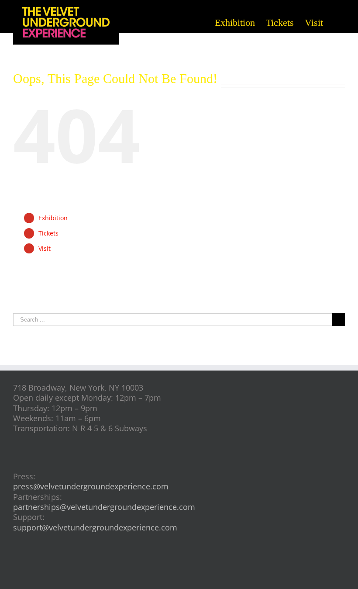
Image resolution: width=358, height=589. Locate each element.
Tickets (48, 233)
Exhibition (53, 218)
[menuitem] (240, 22)
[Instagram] (179, 567)
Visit (44, 248)
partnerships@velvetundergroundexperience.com (104, 507)
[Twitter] (193, 567)
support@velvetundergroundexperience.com (95, 527)
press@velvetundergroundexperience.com (91, 486)
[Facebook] (165, 567)
